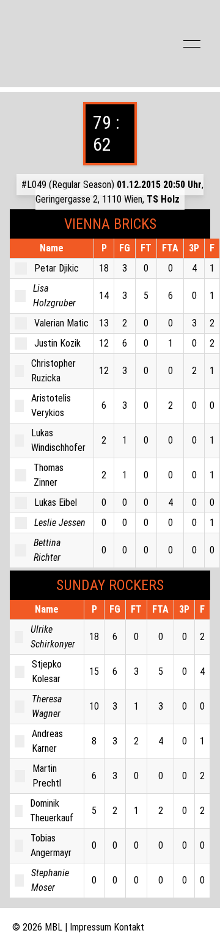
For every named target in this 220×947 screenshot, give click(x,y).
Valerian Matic (61, 323)
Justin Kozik (57, 343)
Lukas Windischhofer (58, 440)
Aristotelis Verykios (51, 405)
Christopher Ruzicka (53, 371)
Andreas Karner (47, 741)
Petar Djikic (56, 268)
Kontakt (129, 927)
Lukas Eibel (55, 502)
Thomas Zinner (49, 475)
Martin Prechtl (46, 776)
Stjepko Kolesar (47, 671)
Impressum (90, 927)
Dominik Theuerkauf (51, 811)
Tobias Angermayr (51, 845)
